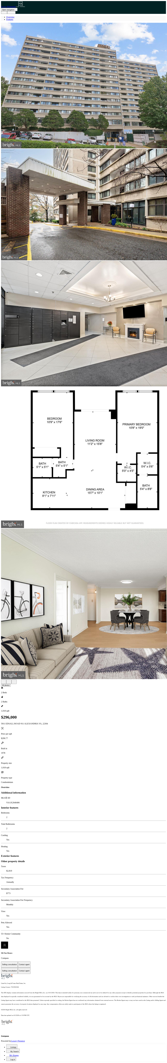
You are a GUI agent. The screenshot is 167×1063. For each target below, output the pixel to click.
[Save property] (8, 682)
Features (9, 19)
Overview (10, 17)
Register (11, 12)
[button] (83, 86)
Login (4, 12)
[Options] (3, 682)
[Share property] (14, 682)
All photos (6, 685)
